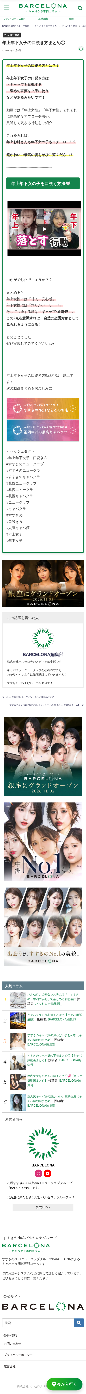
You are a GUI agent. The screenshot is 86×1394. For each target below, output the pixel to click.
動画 (71, 19)
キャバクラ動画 (11, 35)
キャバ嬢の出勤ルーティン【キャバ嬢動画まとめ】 (31, 697)
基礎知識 (43, 19)
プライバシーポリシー (18, 1354)
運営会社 (9, 1366)
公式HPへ (43, 1207)
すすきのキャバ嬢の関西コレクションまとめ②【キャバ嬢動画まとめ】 (44, 705)
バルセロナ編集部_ (48, 1003)
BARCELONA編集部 (43, 654)
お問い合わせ (12, 1343)
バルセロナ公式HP (14, 19)
